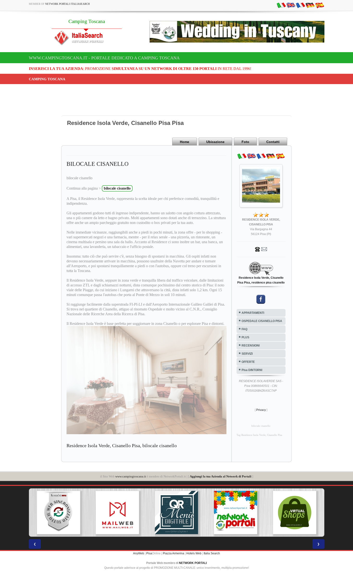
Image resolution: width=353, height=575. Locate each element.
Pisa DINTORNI (252, 370)
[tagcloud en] (291, 5)
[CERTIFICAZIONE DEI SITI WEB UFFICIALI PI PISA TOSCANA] (294, 512)
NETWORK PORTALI (193, 563)
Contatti (273, 142)
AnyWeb (138, 553)
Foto (245, 142)
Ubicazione (215, 142)
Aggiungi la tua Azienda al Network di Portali (220, 476)
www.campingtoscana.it (130, 476)
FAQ (244, 329)
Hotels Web (193, 553)
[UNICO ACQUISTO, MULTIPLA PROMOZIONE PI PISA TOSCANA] (176, 512)
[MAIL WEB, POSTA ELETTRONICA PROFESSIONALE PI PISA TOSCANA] (58, 512)
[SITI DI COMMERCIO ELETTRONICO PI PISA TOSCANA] (235, 512)
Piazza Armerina (173, 553)
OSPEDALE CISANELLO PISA (262, 321)
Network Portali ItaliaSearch (67, 3)
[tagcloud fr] (300, 5)
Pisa (149, 553)
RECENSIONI (251, 345)
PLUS (245, 337)
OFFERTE (248, 362)
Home (184, 142)
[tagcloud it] (281, 5)
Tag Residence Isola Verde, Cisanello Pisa (259, 435)
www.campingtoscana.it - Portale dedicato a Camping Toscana (104, 58)
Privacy (261, 410)
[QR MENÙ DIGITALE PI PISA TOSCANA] (118, 512)
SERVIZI (247, 353)
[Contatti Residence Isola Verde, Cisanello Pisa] (261, 249)
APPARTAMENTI (253, 313)
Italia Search (212, 553)
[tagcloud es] (319, 5)
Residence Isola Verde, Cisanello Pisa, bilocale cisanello (122, 445)
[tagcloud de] (310, 5)
